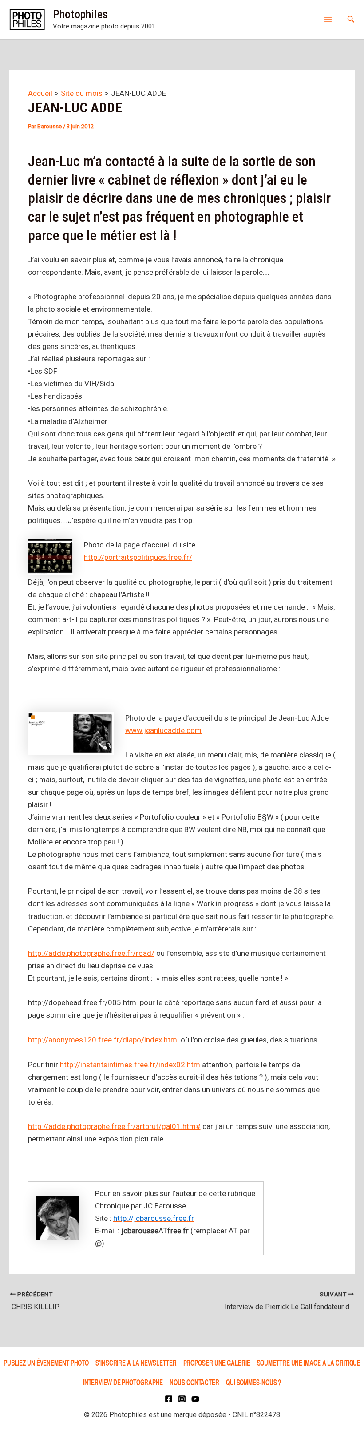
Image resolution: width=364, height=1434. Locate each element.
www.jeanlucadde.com (163, 730)
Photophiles (80, 14)
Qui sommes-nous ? (253, 1382)
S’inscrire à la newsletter (135, 1363)
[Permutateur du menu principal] (328, 19)
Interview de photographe (123, 1382)
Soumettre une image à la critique (309, 1363)
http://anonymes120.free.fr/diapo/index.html (103, 1039)
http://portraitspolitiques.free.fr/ (138, 557)
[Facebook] (169, 1399)
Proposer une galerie (216, 1363)
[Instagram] (182, 1399)
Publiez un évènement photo (46, 1363)
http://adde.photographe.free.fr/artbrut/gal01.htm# (114, 1126)
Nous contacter (194, 1382)
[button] (351, 19)
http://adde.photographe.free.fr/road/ (91, 953)
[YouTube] (195, 1399)
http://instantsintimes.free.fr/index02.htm (130, 1064)
